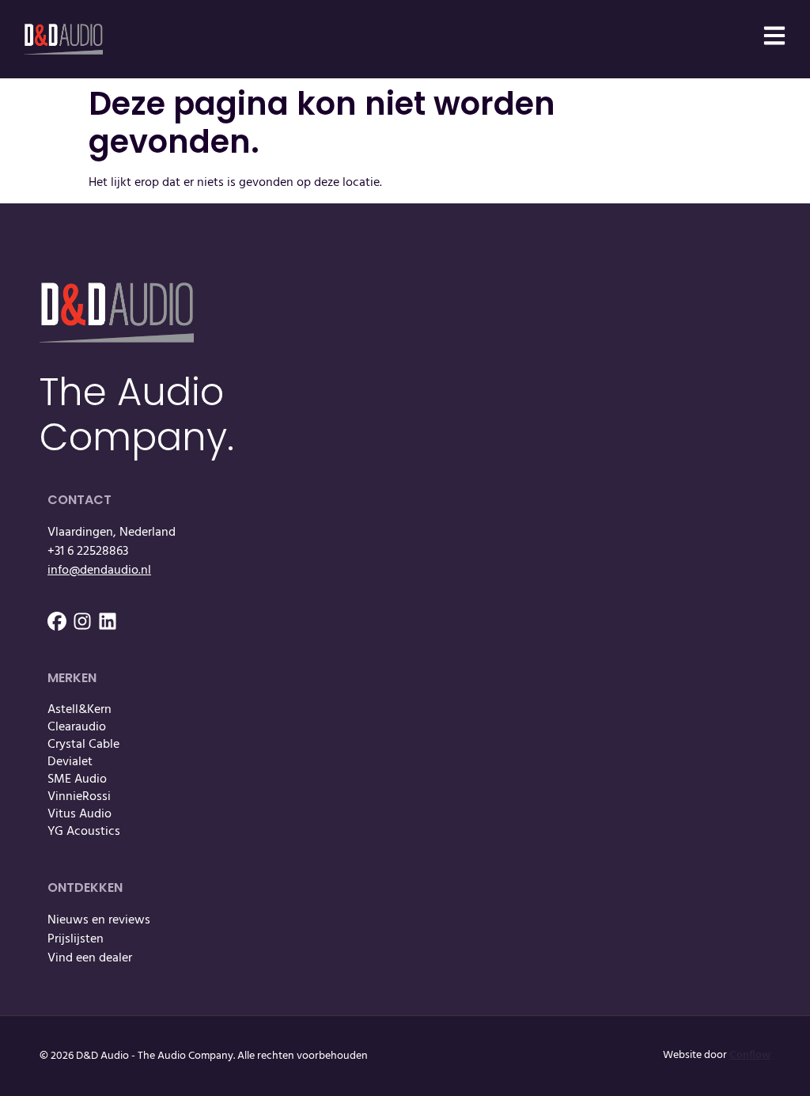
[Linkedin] (107, 621)
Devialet (70, 762)
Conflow (749, 1055)
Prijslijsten (75, 939)
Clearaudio (76, 727)
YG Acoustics (83, 831)
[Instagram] (82, 621)
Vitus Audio (79, 814)
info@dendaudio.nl (99, 570)
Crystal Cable (83, 744)
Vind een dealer (89, 958)
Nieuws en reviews (98, 920)
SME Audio (77, 779)
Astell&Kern (79, 710)
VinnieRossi (79, 797)
